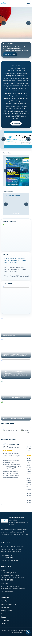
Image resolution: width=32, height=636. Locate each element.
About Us (4, 601)
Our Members (5, 620)
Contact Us (4, 623)
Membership (5, 607)
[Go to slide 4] (16, 213)
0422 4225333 (8, 591)
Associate (4, 614)
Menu (28, 3)
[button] (3, 23)
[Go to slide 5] (18, 213)
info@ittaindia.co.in (11, 560)
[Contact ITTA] (28, 632)
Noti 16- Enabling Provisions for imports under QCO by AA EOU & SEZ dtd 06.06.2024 (15, 260)
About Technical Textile (8, 604)
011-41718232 (8, 580)
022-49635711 (8, 555)
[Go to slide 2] (13, 213)
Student (3, 617)
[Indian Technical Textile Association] (12, 3)
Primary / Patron (6, 611)
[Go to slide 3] (15, 213)
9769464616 (9, 558)
